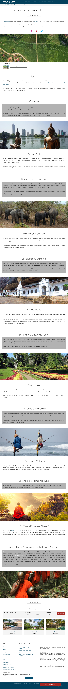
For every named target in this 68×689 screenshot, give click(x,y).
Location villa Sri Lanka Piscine (25, 650)
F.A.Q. (4, 661)
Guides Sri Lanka (22, 657)
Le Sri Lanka (7, 21)
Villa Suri (55, 631)
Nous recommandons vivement (11, 552)
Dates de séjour (28, 612)
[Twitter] (42, 31)
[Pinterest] (36, 31)
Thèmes (4, 647)
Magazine (35, 1)
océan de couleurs (18, 555)
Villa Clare (34, 631)
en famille (36, 21)
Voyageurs (48, 612)
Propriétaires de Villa (27, 683)
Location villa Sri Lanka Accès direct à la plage (26, 655)
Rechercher (61, 613)
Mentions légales (50, 683)
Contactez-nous (43, 1)
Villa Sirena (12, 631)
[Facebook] (26, 31)
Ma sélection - (52, 1)
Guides (4, 649)
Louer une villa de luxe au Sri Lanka (18, 67)
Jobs (3, 657)
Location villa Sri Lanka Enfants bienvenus (25, 652)
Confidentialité (6, 662)
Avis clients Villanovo (7, 656)
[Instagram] (31, 31)
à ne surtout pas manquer (48, 466)
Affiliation (42, 683)
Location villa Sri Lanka (23, 646)
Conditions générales (7, 664)
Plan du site (36, 683)
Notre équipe (5, 652)
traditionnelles (6, 536)
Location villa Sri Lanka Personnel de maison (25, 648)
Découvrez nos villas (50, 684)
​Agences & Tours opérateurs (8, 667)
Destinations (28, 1)
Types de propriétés (7, 646)
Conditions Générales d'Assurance (9, 666)
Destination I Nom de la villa (10, 612)
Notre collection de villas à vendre (9, 669)
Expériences (5, 651)
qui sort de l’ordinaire (16, 530)
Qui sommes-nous (6, 654)
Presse (4, 659)
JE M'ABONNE (29, 678)
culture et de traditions (11, 23)
